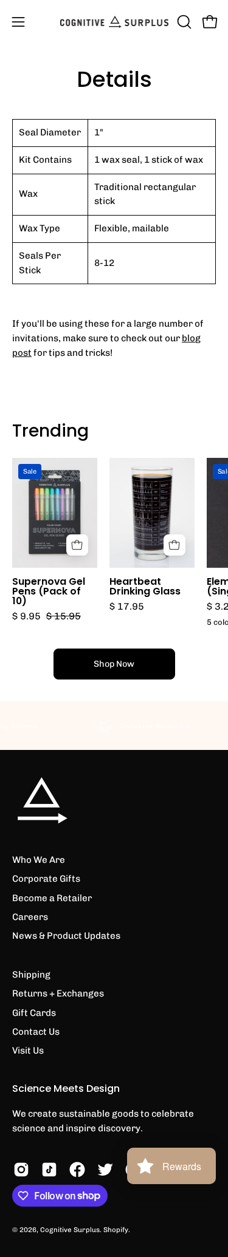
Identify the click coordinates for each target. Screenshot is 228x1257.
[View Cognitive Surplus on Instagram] (21, 1169)
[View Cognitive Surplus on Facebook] (77, 1169)
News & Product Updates (66, 935)
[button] (183, 21)
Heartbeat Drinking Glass (145, 586)
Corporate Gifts (46, 878)
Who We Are (38, 859)
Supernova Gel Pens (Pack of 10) (48, 591)
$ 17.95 (126, 606)
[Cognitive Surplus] (114, 22)
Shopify (115, 1229)
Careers (30, 916)
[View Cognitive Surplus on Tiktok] (49, 1169)
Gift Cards (34, 1012)
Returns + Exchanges (58, 993)
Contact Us (36, 1031)
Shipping (31, 974)
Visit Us (28, 1050)
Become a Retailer (52, 898)
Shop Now (114, 663)
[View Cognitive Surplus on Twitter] (105, 1169)
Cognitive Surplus (70, 1229)
